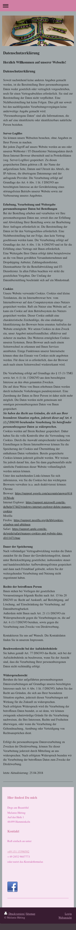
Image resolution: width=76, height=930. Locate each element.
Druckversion (16, 914)
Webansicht (65, 917)
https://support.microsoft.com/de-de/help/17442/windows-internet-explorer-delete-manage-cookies (37, 506)
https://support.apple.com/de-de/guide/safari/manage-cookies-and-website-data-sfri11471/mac (33, 533)
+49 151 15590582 (18, 851)
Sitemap (30, 914)
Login (68, 914)
